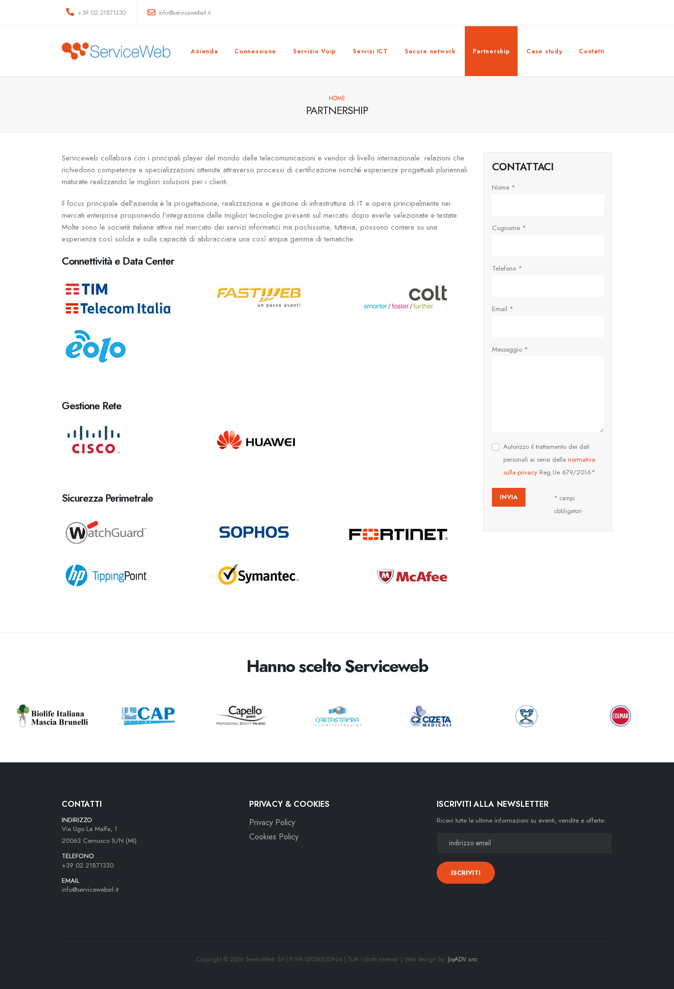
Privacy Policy (272, 822)
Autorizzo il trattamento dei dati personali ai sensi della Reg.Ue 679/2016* (549, 459)
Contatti (591, 51)
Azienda (204, 51)
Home (337, 98)
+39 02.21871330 (101, 12)
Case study (544, 51)
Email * (503, 309)
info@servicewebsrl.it (90, 889)
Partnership (491, 51)
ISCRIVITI (466, 872)
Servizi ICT (370, 51)
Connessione (255, 51)
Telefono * (507, 268)
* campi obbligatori (568, 504)
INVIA (509, 497)
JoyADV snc (463, 959)
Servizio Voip (314, 51)
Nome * (504, 187)
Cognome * (509, 228)
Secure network (430, 51)
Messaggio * (510, 349)
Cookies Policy (274, 836)
